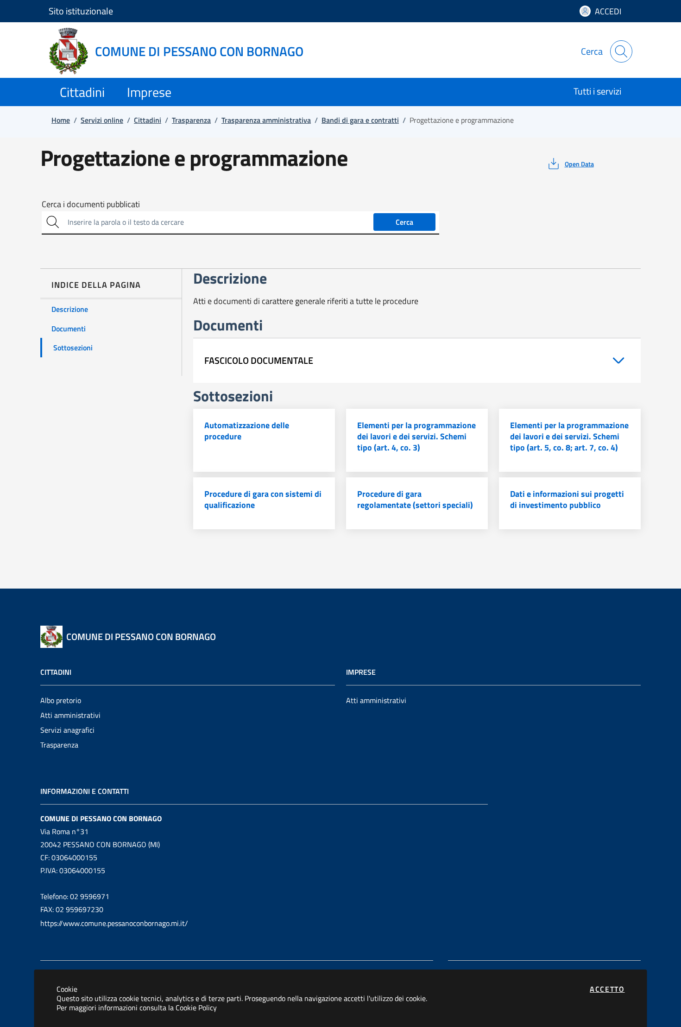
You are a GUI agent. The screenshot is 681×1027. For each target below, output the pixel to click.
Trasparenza (59, 744)
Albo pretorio (60, 700)
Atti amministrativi (70, 715)
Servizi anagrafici (67, 729)
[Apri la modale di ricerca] (621, 51)
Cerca (404, 222)
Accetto (607, 989)
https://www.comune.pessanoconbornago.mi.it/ (114, 923)
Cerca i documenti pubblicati (91, 204)
